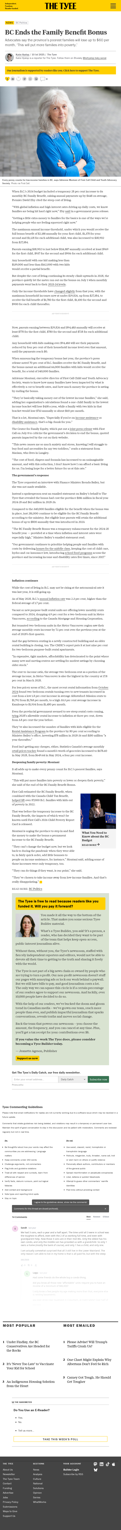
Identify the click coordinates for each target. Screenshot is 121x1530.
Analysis (37, 1474)
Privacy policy (17, 1084)
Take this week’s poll (60, 1439)
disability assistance (24, 422)
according (33, 618)
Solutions (38, 1488)
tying (15, 715)
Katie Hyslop (22, 54)
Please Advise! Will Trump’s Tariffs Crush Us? (87, 1344)
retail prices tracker (24, 751)
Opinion (37, 1492)
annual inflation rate (52, 599)
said (67, 211)
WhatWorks (39, 1502)
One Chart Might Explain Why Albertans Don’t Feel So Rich (89, 1361)
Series (36, 1497)
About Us (8, 1469)
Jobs (5, 1497)
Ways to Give (10, 1511)
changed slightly (64, 291)
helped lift (18, 800)
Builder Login (71, 1469)
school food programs (78, 553)
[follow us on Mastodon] (24, 79)
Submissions (10, 1506)
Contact (7, 1483)
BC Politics (21, 22)
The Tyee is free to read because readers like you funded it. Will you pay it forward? (58, 903)
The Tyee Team (11, 1479)
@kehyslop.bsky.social (94, 57)
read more (89, 844)
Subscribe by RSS (73, 1474)
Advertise (8, 1492)
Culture (37, 1479)
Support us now (27, 1058)
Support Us (9, 1516)
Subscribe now (98, 1079)
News (9, 22)
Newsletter (9, 1474)
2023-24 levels (57, 284)
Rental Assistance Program (29, 731)
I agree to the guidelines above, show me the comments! (60, 1202)
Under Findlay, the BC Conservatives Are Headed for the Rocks (28, 1346)
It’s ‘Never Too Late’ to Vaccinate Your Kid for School (30, 1366)
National (38, 1483)
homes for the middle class (53, 548)
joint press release (81, 429)
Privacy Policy (10, 1502)
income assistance (86, 417)
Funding (7, 1488)
